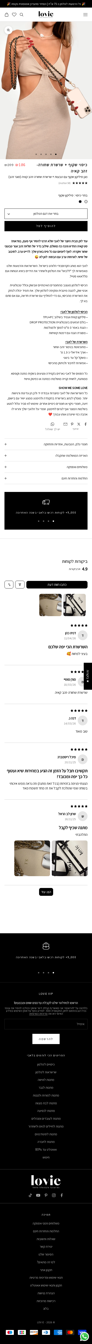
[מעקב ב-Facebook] (61, 1195)
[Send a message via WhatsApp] (84, 1336)
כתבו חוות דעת (57, 584)
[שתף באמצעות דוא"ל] (65, 424)
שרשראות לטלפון (46, 1072)
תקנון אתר (46, 1270)
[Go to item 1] (74, 605)
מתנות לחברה (46, 1142)
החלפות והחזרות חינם (46, 1231)
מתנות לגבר (46, 1087)
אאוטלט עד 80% (46, 1149)
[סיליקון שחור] (80, 201)
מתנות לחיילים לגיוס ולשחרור (46, 1126)
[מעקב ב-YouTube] (38, 1195)
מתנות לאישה (46, 1080)
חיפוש (46, 1157)
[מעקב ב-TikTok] (30, 1195)
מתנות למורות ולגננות (46, 1095)
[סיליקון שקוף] (86, 201)
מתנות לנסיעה (46, 1111)
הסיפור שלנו (46, 1254)
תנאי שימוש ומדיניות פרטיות (46, 1277)
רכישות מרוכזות (46, 1301)
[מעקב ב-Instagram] (54, 1195)
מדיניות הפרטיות (38, 1014)
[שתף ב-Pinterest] (72, 424)
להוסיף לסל (46, 226)
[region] (46, 508)
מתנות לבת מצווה (46, 1103)
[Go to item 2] (50, 605)
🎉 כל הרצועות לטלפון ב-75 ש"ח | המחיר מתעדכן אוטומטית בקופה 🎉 (46, 4)
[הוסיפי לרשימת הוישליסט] (10, 43)
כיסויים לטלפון (46, 1064)
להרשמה (46, 1039)
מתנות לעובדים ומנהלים (46, 1118)
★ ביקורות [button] (88, 676)
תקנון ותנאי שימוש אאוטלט (46, 1285)
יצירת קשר (46, 1246)
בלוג (46, 1308)
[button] (70, 858)
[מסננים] (20, 584)
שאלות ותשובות (46, 1239)
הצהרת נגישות (46, 1293)
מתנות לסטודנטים (46, 1134)
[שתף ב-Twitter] (79, 424)
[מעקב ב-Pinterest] (46, 1195)
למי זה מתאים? (46, 1262)
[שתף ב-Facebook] (86, 424)
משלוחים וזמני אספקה (46, 1223)
